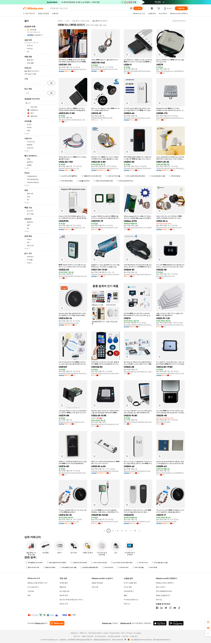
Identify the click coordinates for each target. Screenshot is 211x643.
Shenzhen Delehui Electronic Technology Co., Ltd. (105, 373)
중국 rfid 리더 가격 (33, 567)
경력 (29, 595)
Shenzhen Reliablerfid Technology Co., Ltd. (170, 118)
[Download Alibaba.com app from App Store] (159, 623)
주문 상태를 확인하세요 (164, 591)
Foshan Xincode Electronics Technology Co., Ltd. (170, 168)
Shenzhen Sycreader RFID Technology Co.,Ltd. (138, 71)
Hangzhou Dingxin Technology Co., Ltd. (72, 119)
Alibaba (60, 21)
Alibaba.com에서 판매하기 (165, 583)
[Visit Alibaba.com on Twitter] (166, 607)
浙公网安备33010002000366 (141, 640)
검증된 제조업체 (97, 583)
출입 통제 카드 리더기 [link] (99, 21)
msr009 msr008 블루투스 (69, 176)
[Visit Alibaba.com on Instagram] (170, 607)
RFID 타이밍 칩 (175, 176)
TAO (122, 633)
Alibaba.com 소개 (33, 578)
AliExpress (74, 633)
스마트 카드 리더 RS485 (80, 562)
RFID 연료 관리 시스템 (160, 562)
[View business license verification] (125, 640)
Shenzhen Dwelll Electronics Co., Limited (138, 227)
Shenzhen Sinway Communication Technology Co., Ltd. (73, 473)
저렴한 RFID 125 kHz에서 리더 (92, 176)
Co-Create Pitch (33, 587)
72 (135, 530)
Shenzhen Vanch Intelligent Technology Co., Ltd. (138, 168)
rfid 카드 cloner (143, 562)
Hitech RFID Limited (163, 422)
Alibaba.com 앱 (125, 623)
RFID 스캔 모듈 (139, 567)
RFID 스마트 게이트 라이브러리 (136, 176)
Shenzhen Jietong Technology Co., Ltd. (137, 118)
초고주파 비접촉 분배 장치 (90, 567)
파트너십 (159, 599)
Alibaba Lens (39, 623)
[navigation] (39, 276)
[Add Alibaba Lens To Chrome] (57, 623)
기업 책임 (30, 591)
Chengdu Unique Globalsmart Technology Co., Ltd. (105, 471)
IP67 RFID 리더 (109, 567)
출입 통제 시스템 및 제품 (80, 21)
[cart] (159, 9)
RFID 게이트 (153, 567)
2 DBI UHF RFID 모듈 (114, 176)
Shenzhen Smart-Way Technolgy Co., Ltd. (72, 276)
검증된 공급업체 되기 (163, 595)
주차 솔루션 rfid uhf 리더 (35, 562)
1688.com (83, 633)
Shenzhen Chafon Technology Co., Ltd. (72, 227)
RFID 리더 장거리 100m (126, 181)
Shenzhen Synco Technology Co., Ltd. (71, 422)
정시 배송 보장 (64, 591)
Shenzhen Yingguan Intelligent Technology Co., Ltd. (138, 422)
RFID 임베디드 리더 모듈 (69, 567)
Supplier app (107, 623)
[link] (208, 622)
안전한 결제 (64, 583)
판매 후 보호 (64, 595)
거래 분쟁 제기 (129, 591)
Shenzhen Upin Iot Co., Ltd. (165, 276)
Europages (137, 633)
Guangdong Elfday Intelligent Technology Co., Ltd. (138, 325)
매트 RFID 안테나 (50, 567)
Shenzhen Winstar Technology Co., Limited (138, 371)
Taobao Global (114, 633)
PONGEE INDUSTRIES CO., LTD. (102, 118)
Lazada (105, 633)
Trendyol (129, 633)
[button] (131, 8)
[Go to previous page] (104, 531)
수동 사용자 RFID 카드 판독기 (57, 562)
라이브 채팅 (128, 587)
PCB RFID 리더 (124, 567)
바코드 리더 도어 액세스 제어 (104, 181)
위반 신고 (127, 604)
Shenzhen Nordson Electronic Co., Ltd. (104, 69)
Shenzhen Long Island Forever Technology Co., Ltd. (105, 274)
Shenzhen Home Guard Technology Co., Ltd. (170, 325)
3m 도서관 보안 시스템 (158, 176)
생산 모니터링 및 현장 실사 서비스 (71, 599)
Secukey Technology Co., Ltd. (69, 168)
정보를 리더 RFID (84, 181)
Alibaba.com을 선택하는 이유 (37, 583)
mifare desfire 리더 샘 (100, 562)
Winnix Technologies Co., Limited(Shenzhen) (170, 71)
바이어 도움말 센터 (130, 583)
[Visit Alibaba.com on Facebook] (157, 607)
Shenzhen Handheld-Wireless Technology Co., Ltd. (73, 69)
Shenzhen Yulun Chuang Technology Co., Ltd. (138, 274)
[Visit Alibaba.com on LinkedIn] (161, 607)
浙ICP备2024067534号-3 (161, 640)
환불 (125, 595)
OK (51, 83)
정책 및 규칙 (64, 604)
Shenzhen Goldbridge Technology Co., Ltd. (105, 168)
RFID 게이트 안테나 (67, 181)
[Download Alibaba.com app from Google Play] (176, 623)
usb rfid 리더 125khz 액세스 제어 (122, 562)
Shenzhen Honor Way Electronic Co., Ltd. (170, 373)
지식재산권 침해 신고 (131, 599)
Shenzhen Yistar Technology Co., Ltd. (168, 227)
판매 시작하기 (160, 587)
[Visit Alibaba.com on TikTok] (179, 607)
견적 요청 (95, 587)
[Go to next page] (139, 531)
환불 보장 (63, 587)
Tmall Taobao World (94, 633)
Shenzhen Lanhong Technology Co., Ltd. (105, 424)
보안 (67, 21)
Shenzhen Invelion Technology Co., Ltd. (104, 227)
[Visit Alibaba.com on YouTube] (174, 607)
